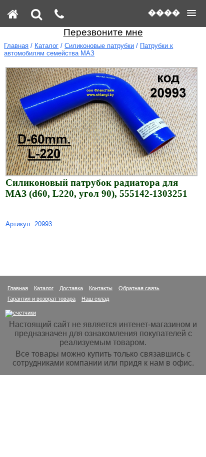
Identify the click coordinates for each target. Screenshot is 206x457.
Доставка (71, 288)
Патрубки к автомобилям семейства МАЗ (88, 49)
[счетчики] (20, 313)
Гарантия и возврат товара (42, 299)
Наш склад (95, 299)
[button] (172, 13)
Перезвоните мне (103, 32)
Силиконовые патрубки (99, 45)
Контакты (100, 288)
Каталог (46, 45)
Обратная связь (139, 288)
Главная (16, 45)
